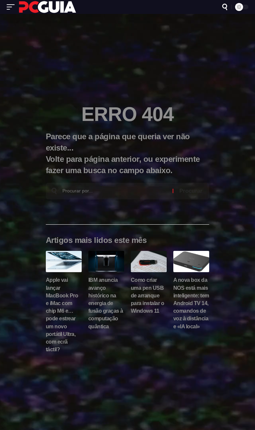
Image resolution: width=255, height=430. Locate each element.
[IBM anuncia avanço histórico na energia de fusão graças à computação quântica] (106, 261)
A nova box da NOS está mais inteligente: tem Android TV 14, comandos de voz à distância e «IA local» (191, 303)
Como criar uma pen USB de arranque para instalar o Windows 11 (147, 295)
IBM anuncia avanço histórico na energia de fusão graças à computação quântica (105, 303)
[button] (12, 7)
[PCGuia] (47, 7)
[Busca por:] (115, 191)
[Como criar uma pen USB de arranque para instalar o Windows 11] (149, 261)
